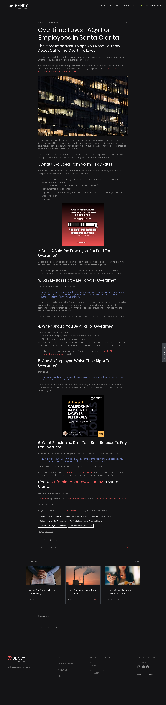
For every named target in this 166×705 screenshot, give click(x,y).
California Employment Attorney (53, 526)
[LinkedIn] (138, 666)
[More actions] (126, 22)
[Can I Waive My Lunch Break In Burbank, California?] (122, 575)
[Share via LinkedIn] (51, 540)
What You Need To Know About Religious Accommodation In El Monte (42, 592)
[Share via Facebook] (39, 540)
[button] (140, 5)
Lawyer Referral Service (101, 516)
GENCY (21, 5)
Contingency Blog (146, 657)
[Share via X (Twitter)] (45, 540)
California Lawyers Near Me (51, 516)
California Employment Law (81, 526)
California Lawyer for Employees (53, 521)
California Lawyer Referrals (77, 516)
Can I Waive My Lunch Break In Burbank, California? (119, 592)
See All (137, 561)
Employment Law (46, 532)
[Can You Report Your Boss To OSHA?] (83, 575)
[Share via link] (57, 540)
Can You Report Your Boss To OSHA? (82, 592)
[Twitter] (147, 666)
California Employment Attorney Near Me (86, 521)
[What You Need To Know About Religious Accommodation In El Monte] (43, 575)
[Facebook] (143, 666)
